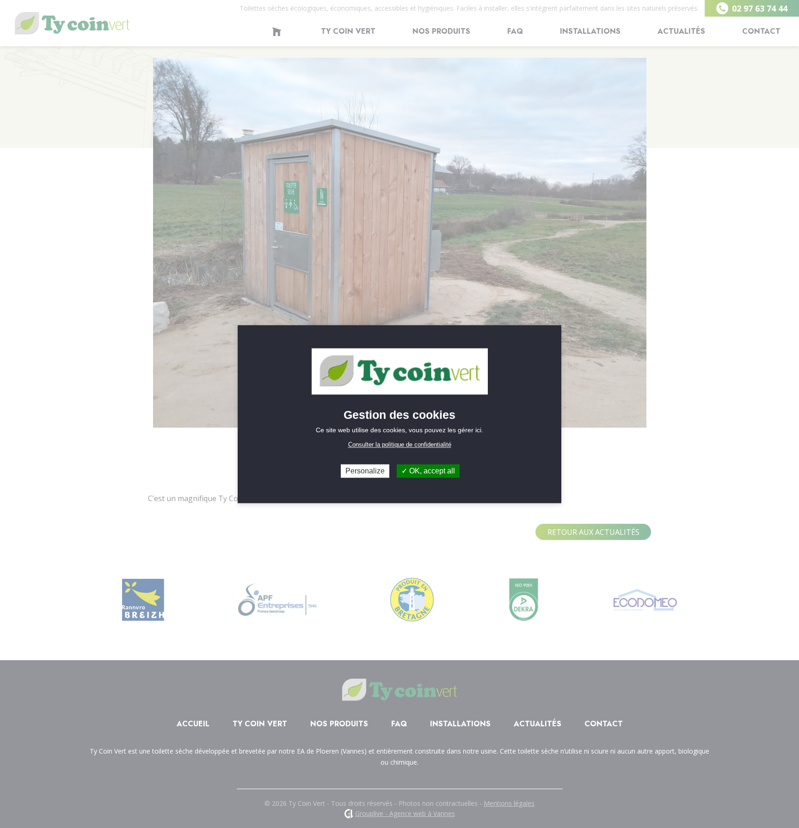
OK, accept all (431, 471)
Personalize (365, 471)
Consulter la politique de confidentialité (399, 444)
